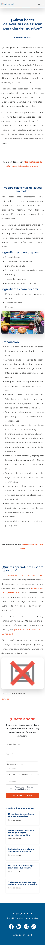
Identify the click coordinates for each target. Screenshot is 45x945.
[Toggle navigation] (38, 4)
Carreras (5, 699)
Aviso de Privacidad (22, 935)
